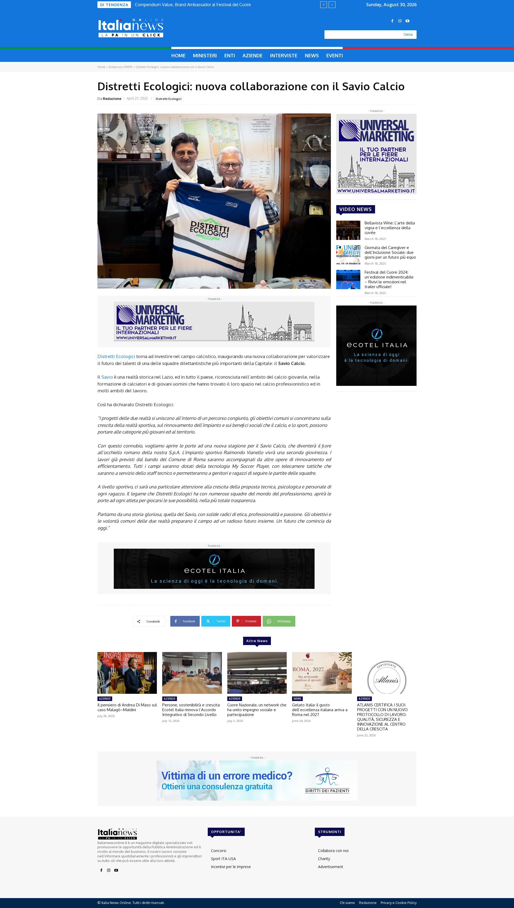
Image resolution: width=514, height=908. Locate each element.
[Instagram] (400, 21)
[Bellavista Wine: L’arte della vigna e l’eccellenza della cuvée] (348, 230)
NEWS (297, 698)
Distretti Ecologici (169, 99)
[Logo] (143, 28)
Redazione (112, 98)
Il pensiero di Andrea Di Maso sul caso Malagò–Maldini (127, 707)
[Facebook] (392, 21)
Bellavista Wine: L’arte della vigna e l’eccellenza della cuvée (390, 227)
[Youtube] (407, 21)
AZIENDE (105, 698)
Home (101, 67)
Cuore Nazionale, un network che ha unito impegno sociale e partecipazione (256, 709)
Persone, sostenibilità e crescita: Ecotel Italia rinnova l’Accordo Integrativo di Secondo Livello (191, 709)
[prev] (323, 4)
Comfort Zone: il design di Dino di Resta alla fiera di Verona (191, 4)
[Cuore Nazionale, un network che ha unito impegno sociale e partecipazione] (257, 673)
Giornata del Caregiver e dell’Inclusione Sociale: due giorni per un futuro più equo (390, 252)
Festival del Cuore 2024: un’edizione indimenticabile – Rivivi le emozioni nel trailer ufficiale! (389, 279)
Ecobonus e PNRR (120, 67)
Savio (107, 377)
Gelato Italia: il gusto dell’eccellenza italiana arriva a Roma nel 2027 (319, 709)
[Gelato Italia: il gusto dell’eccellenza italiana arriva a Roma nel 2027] (322, 673)
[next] (332, 4)
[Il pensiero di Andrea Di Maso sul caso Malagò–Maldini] (127, 673)
